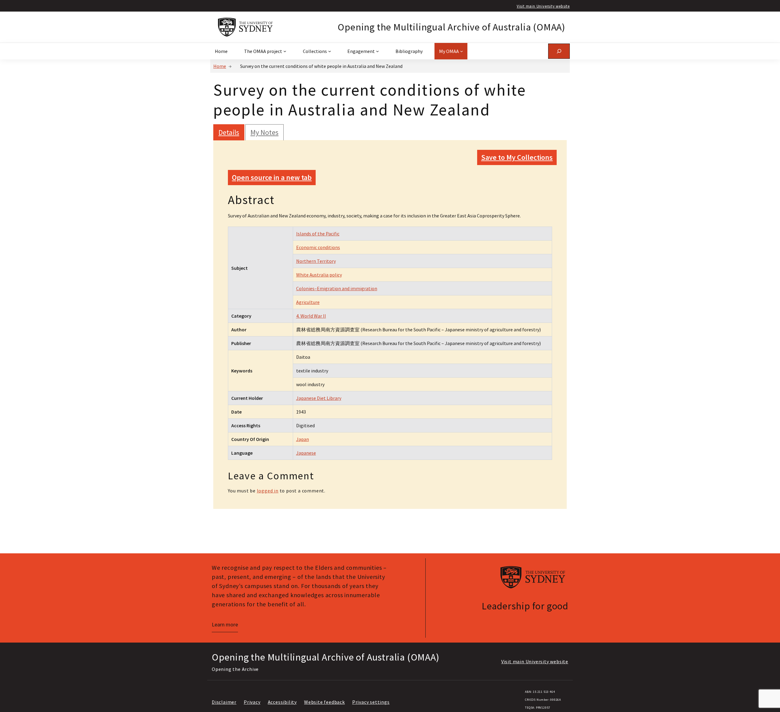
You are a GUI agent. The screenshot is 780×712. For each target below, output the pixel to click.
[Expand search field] (559, 51)
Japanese (306, 453)
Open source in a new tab (272, 177)
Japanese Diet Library (318, 398)
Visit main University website (543, 6)
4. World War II (311, 316)
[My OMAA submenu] (461, 51)
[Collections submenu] (329, 51)
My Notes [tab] (264, 132)
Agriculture (308, 302)
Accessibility (282, 702)
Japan (302, 439)
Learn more (225, 624)
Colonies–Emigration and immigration (336, 288)
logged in (267, 491)
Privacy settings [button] (371, 702)
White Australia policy (319, 275)
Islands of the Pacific (317, 234)
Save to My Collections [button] (517, 157)
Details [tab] (228, 132)
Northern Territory (316, 261)
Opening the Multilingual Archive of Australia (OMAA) (451, 27)
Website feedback (324, 702)
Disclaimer (224, 702)
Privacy (252, 702)
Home (219, 66)
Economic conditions (318, 247)
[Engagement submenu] (377, 51)
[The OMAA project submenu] (284, 51)
